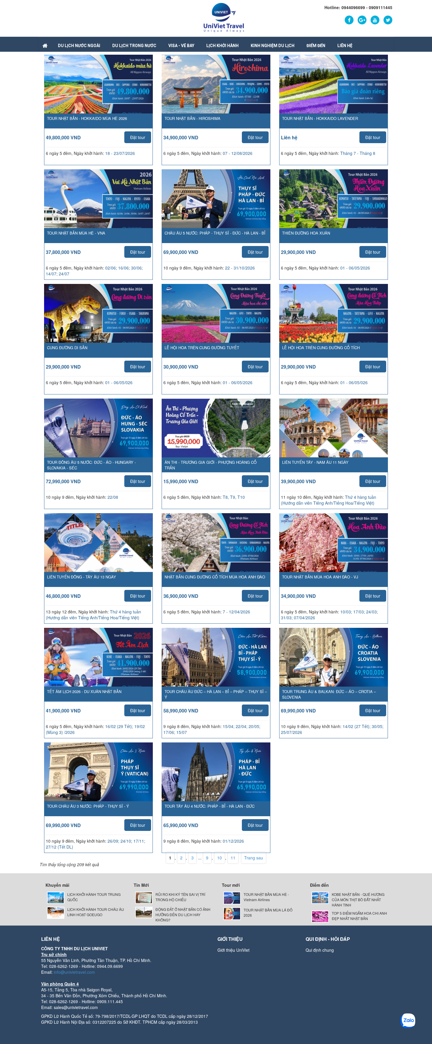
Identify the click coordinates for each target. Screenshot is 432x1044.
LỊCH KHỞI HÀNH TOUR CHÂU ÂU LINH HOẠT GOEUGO (95, 912)
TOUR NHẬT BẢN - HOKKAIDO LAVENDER (320, 118)
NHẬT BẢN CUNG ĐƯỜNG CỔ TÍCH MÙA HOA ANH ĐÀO (215, 577)
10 (219, 858)
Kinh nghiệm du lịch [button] (272, 45)
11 (233, 858)
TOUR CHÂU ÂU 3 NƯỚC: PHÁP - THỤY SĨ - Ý (88, 806)
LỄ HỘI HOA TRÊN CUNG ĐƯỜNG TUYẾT (202, 347)
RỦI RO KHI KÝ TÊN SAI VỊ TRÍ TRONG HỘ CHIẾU (180, 897)
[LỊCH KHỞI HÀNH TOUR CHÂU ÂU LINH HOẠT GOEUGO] (55, 912)
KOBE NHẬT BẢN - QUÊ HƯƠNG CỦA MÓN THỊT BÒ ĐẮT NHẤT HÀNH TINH (358, 899)
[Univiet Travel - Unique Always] (224, 17)
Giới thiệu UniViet (233, 950)
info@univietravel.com (74, 972)
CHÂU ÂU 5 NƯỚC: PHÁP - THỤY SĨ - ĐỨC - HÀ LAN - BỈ (215, 233)
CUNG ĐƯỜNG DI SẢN (67, 347)
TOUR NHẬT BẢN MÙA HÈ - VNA (76, 233)
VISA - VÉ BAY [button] (181, 45)
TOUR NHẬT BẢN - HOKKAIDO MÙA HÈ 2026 (87, 118)
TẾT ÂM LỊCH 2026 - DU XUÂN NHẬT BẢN (84, 691)
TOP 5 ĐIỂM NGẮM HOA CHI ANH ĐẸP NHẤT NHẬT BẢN (359, 916)
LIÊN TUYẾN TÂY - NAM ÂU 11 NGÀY (315, 462)
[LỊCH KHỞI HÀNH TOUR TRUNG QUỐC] (55, 897)
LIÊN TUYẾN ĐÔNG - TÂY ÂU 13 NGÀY (81, 577)
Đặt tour (137, 137)
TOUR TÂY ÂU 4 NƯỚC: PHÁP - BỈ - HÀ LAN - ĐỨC (209, 806)
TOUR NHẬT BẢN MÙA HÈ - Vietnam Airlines (266, 897)
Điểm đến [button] (316, 45)
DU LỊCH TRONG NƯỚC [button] (134, 45)
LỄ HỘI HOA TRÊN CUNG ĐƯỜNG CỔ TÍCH (321, 347)
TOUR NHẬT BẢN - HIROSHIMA (192, 118)
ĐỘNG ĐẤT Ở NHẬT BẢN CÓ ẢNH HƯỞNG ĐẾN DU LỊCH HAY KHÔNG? (182, 914)
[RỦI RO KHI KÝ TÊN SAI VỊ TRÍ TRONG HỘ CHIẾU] (144, 897)
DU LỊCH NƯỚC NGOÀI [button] (79, 45)
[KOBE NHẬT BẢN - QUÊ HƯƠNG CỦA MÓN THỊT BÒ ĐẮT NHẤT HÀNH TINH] (320, 897)
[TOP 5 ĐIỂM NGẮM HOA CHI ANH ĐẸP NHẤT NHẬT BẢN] (320, 916)
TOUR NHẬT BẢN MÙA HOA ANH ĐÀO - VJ (320, 577)
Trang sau (253, 858)
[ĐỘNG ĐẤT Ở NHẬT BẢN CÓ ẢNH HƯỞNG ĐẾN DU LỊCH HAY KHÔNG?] (144, 911)
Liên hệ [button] (344, 45)
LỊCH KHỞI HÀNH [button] (222, 45)
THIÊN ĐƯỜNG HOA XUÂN (306, 233)
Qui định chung (320, 950)
